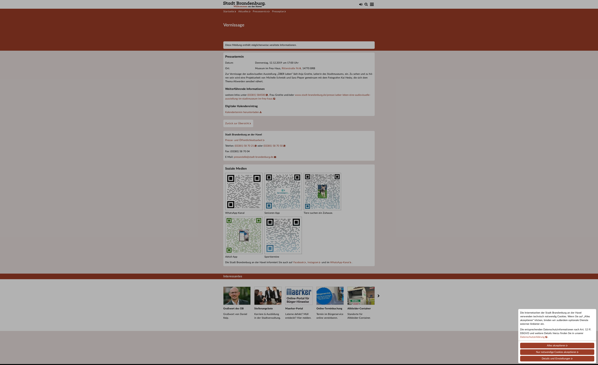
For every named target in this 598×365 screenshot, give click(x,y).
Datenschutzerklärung (532, 337)
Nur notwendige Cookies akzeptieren (556, 352)
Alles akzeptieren (556, 345)
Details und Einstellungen (556, 358)
